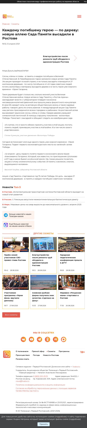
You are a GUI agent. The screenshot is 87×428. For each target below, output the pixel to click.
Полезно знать (22, 359)
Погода (36, 355)
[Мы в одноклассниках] (47, 339)
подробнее (61, 417)
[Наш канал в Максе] (63, 339)
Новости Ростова (51, 355)
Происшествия (23, 355)
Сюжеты (15, 24)
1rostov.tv (76, 367)
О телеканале (22, 351)
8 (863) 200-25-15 (40, 376)
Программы (64, 351)
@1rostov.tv (22, 381)
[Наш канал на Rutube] (55, 339)
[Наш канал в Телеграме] (39, 339)
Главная (6, 24)
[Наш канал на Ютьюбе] (31, 339)
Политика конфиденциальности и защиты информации (40, 385)
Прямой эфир (38, 351)
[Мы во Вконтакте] (23, 339)
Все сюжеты (11, 315)
